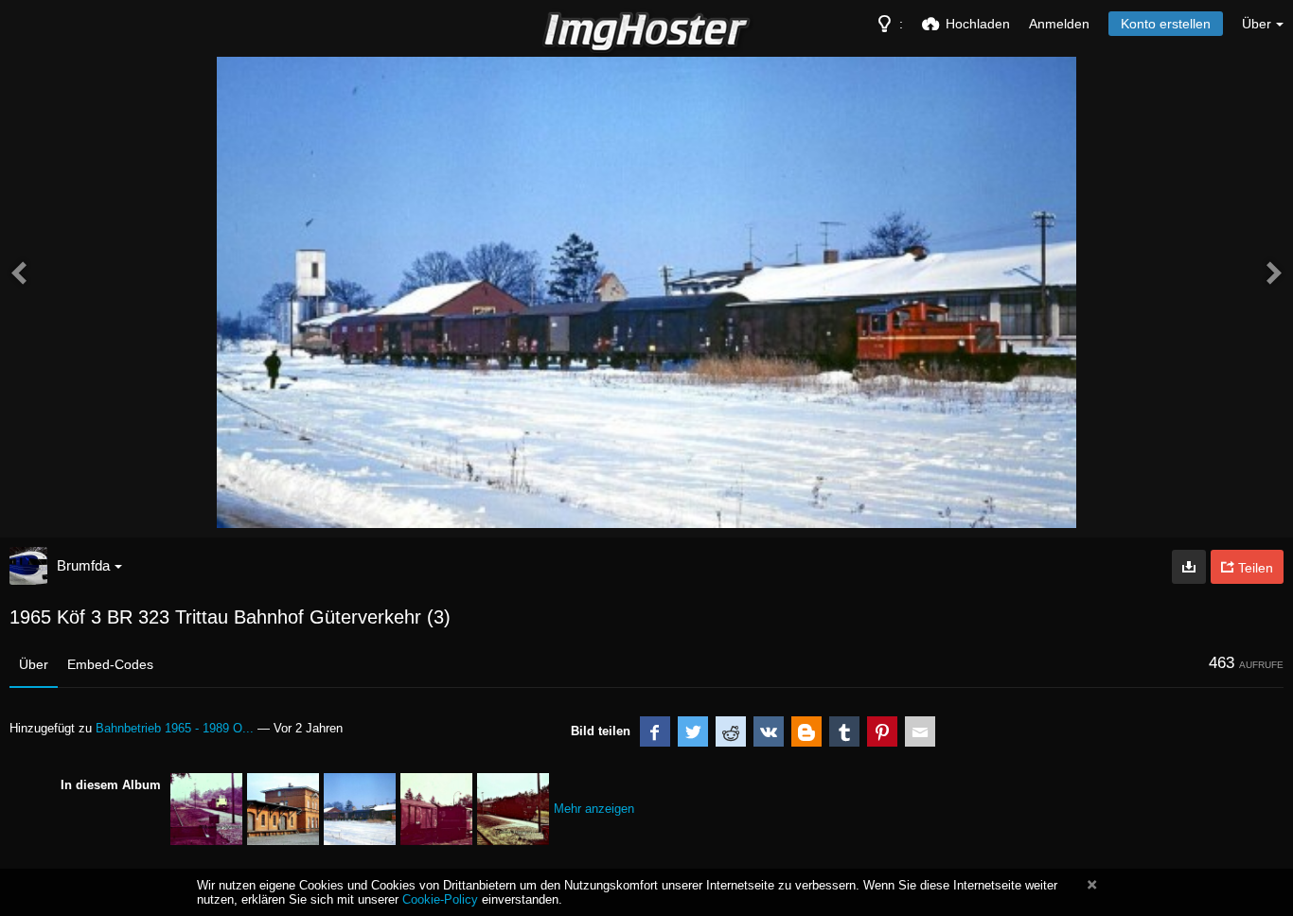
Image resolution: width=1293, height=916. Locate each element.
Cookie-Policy (440, 899)
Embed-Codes (110, 664)
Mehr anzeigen (594, 809)
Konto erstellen (1166, 23)
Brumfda (83, 565)
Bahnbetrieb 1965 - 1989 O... (175, 728)
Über (33, 664)
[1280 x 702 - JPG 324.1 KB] (1189, 567)
